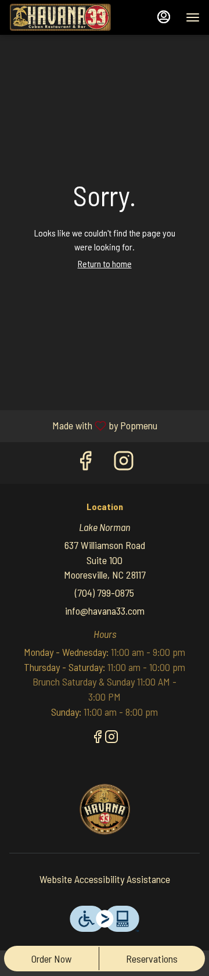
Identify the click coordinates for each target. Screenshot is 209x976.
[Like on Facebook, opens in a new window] (85, 463)
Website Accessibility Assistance (104, 879)
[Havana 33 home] (61, 17)
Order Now (51, 958)
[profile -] (164, 17)
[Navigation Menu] (193, 17)
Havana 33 (104, 809)
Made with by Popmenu (83, 425)
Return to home (105, 263)
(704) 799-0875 (104, 592)
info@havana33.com (105, 610)
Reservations (152, 958)
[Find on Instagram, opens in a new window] (123, 463)
